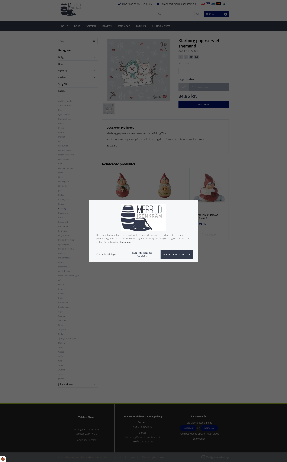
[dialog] (143, 231)
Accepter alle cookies (176, 254)
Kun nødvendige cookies (142, 254)
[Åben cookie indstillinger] (3, 459)
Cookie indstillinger (106, 254)
